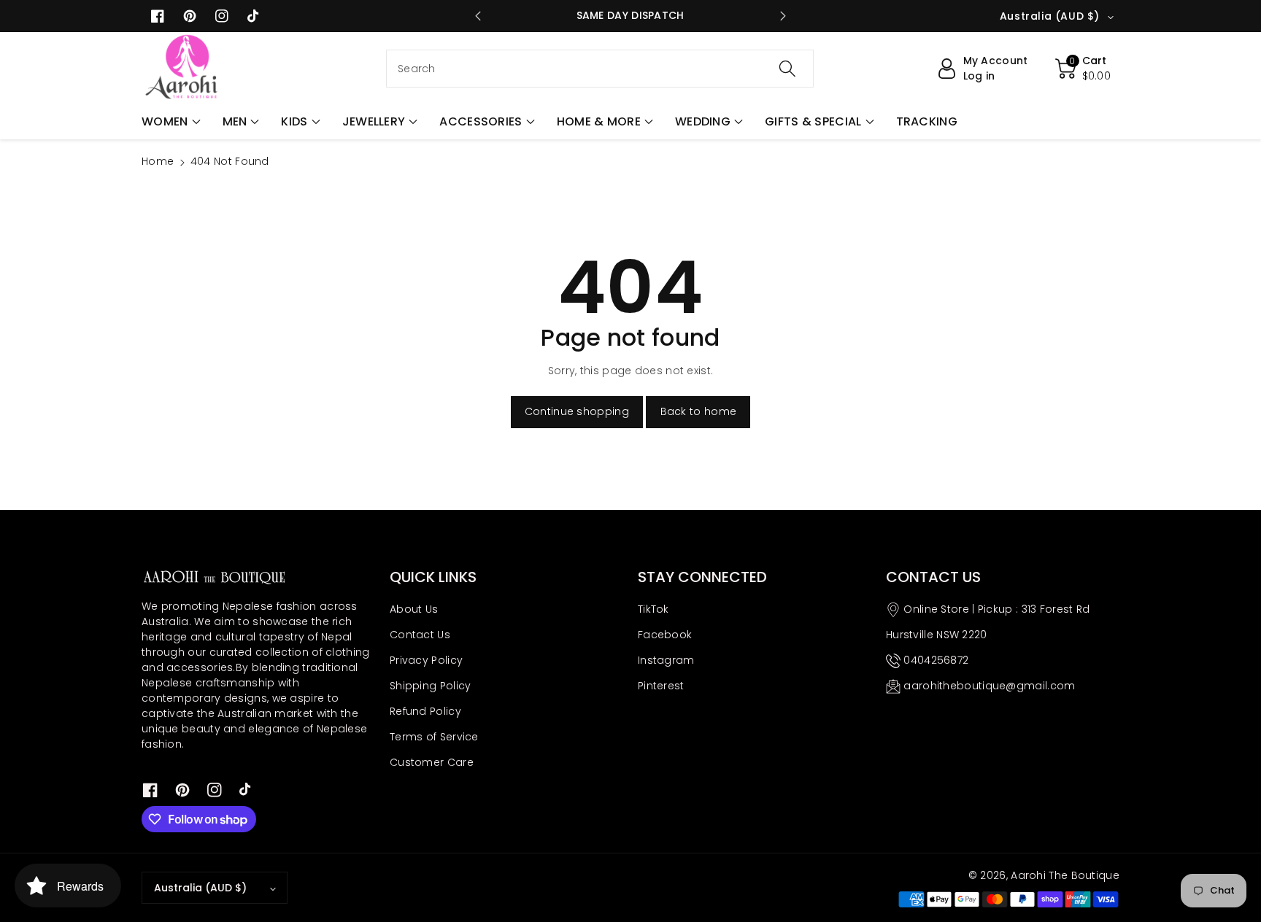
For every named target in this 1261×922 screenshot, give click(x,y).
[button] (171, 122)
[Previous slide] (478, 16)
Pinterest (661, 685)
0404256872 (935, 660)
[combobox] (600, 68)
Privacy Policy (426, 660)
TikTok (653, 609)
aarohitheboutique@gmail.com (989, 685)
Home (158, 161)
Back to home (698, 411)
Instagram (666, 660)
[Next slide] (782, 16)
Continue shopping (577, 411)
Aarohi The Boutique (1065, 875)
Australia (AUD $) (200, 887)
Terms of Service (434, 736)
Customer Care (432, 762)
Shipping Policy (430, 685)
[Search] (787, 68)
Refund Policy (425, 711)
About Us (414, 609)
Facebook (665, 634)
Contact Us (420, 634)
